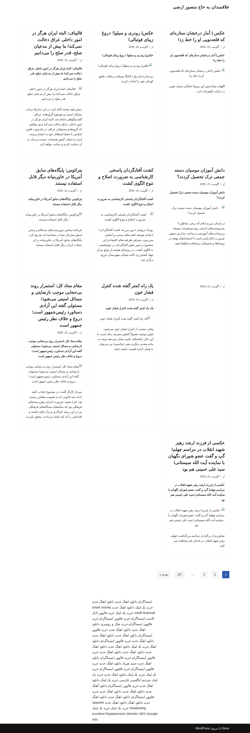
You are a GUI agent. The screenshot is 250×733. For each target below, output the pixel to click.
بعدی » (164, 574)
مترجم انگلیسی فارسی (135, 680)
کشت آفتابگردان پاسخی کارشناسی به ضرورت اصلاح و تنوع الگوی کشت (125, 177)
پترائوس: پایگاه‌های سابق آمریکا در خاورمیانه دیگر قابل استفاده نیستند (55, 177)
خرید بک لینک (144, 607)
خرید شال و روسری (114, 624)
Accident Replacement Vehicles (115, 714)
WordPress (202, 728)
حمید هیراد (129, 663)
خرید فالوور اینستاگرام (114, 618)
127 (179, 574)
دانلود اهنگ (135, 702)
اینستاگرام (145, 602)
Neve (225, 728)
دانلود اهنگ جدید (126, 602)
